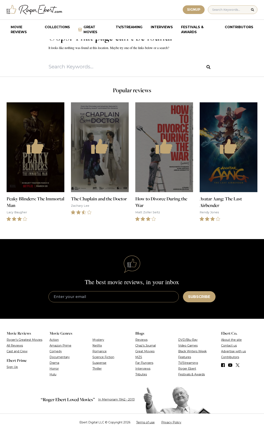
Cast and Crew (17, 351)
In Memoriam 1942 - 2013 (116, 399)
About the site (231, 340)
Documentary (60, 357)
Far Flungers (144, 363)
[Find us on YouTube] (230, 365)
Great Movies (90, 29)
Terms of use (145, 422)
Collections (57, 27)
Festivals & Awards (192, 29)
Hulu (53, 374)
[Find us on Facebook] (223, 365)
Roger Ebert (187, 368)
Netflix (97, 345)
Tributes (141, 374)
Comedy (56, 351)
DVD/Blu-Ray (188, 340)
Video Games (188, 345)
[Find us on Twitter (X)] (237, 365)
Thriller (97, 368)
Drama (54, 363)
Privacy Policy (171, 422)
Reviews (141, 340)
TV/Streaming (129, 27)
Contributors (239, 27)
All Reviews (15, 345)
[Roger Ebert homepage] (34, 10)
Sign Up (12, 367)
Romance (99, 351)
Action (54, 340)
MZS (138, 357)
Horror (54, 368)
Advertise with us (233, 351)
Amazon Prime (60, 345)
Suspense (99, 363)
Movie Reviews (19, 29)
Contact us (229, 345)
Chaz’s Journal (145, 345)
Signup (193, 10)
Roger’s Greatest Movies (24, 340)
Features (184, 357)
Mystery (98, 340)
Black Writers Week (192, 351)
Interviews (162, 27)
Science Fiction (103, 357)
